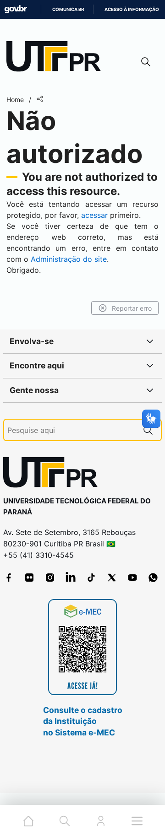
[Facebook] (8, 577)
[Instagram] (49, 577)
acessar (94, 215)
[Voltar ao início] (53, 474)
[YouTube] (132, 577)
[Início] (56, 58)
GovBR (15, 9)
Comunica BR (68, 9)
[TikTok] (91, 577)
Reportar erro (132, 308)
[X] (111, 577)
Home (15, 99)
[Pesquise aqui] (148, 430)
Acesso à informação (131, 9)
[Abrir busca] (146, 61)
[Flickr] (29, 577)
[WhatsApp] (153, 577)
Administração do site (69, 259)
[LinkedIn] (70, 577)
